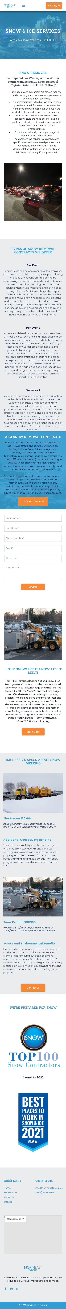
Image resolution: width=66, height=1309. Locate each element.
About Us (9, 1197)
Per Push (33, 265)
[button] (23, 5)
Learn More (33, 731)
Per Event (33, 328)
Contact (8, 1201)
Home (7, 1188)
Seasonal (33, 390)
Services (8, 1192)
